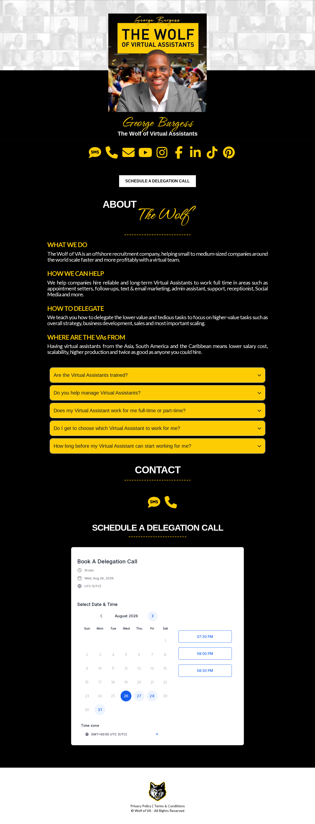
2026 (133, 616)
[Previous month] (101, 616)
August (121, 616)
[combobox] (121, 734)
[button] (95, 578)
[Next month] (153, 616)
